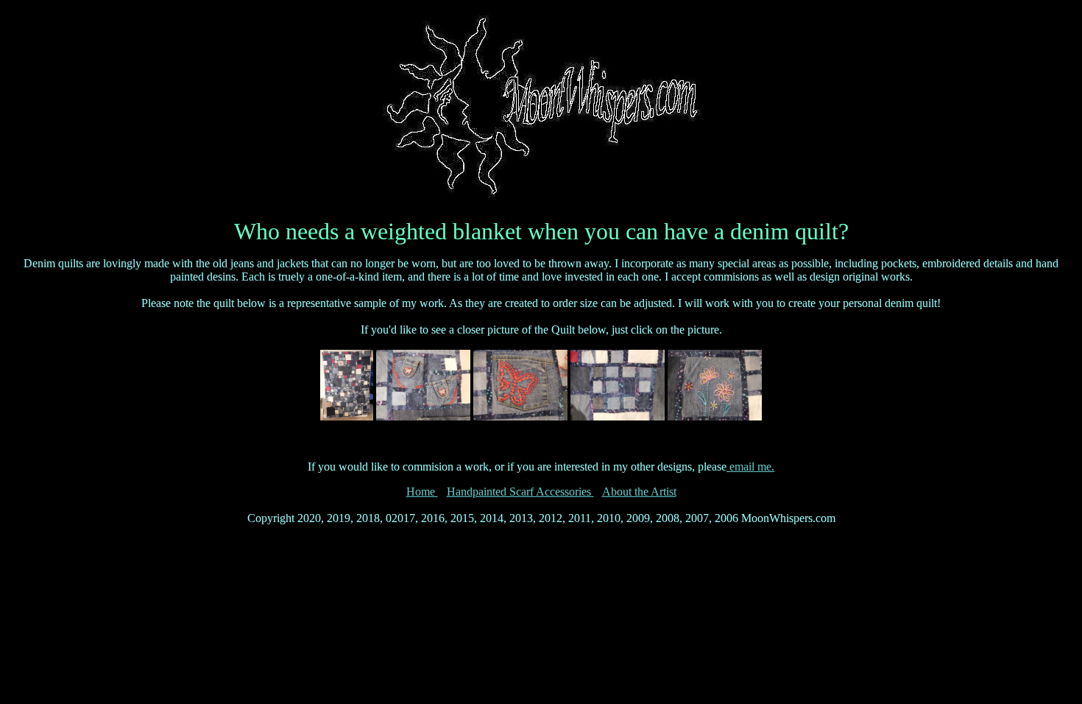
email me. (750, 466)
